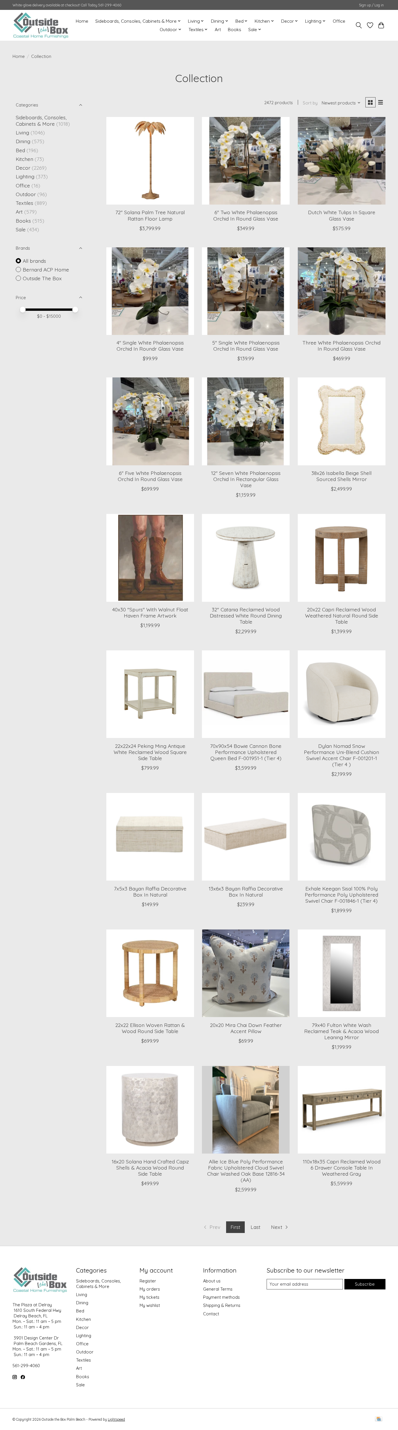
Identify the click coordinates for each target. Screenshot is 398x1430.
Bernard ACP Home (46, 269)
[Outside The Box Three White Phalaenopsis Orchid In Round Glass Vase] (341, 291)
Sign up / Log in (371, 5)
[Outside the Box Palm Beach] (41, 25)
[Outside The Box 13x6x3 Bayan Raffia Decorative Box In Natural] (246, 837)
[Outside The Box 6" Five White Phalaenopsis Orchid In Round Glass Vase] (150, 421)
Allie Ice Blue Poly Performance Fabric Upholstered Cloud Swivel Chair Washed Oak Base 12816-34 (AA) (246, 1170)
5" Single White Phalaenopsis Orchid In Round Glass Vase (246, 345)
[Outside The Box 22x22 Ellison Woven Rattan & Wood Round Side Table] (150, 973)
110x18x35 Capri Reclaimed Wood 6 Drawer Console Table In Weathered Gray (342, 1167)
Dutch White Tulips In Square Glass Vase (341, 215)
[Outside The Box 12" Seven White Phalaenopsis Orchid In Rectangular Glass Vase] (246, 421)
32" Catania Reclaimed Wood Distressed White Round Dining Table (246, 615)
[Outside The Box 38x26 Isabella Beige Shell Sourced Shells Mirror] (341, 421)
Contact (211, 1314)
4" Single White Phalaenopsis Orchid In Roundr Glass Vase (150, 345)
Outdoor (26, 194)
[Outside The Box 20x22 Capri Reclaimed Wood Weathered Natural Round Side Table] (341, 558)
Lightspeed (116, 1419)
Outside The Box (42, 278)
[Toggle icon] (359, 25)
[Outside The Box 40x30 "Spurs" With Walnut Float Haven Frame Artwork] (150, 558)
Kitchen (24, 159)
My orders (150, 1289)
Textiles (24, 203)
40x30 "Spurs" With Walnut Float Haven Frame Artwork (150, 612)
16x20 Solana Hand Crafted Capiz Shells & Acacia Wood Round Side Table (150, 1167)
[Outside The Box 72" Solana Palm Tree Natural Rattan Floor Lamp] (150, 161)
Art (218, 29)
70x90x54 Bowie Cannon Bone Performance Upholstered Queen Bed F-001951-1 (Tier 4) (245, 752)
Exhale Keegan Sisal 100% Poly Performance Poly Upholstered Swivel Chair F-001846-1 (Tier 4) (341, 894)
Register (148, 1281)
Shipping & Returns (221, 1305)
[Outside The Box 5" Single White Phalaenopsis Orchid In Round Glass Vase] (246, 291)
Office (339, 21)
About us (212, 1281)
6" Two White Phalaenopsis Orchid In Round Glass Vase (245, 215)
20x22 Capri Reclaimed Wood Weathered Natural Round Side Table (341, 615)
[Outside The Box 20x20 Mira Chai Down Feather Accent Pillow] (246, 973)
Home (82, 21)
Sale (21, 229)
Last (255, 1227)
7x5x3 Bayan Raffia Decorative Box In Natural (150, 891)
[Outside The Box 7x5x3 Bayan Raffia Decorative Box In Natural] (150, 837)
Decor (23, 167)
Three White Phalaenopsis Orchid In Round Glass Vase (341, 345)
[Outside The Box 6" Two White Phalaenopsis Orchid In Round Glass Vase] (246, 161)
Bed (20, 150)
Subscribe (365, 1284)
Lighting (25, 176)
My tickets (149, 1297)
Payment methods (221, 1297)
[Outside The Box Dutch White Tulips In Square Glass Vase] (341, 161)
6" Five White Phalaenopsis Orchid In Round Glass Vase (150, 476)
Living (22, 132)
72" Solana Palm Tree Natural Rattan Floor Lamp (150, 215)
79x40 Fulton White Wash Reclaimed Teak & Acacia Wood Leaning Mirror (341, 1031)
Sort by (310, 103)
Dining (23, 141)
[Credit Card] (378, 1419)
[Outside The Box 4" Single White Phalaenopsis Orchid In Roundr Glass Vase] (150, 291)
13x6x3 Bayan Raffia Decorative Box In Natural (246, 891)
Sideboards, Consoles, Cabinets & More (41, 120)
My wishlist (150, 1305)
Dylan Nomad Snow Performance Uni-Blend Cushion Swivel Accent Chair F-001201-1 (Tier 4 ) (341, 755)
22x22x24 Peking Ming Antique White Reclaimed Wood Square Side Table (150, 752)
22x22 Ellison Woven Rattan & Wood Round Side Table (150, 1028)
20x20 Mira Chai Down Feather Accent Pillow (246, 1028)
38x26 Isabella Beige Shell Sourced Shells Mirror (341, 476)
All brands (34, 261)
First (235, 1227)
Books (234, 29)
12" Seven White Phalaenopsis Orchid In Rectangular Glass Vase (246, 479)
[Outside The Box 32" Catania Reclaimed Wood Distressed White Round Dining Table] (246, 558)
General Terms (218, 1289)
